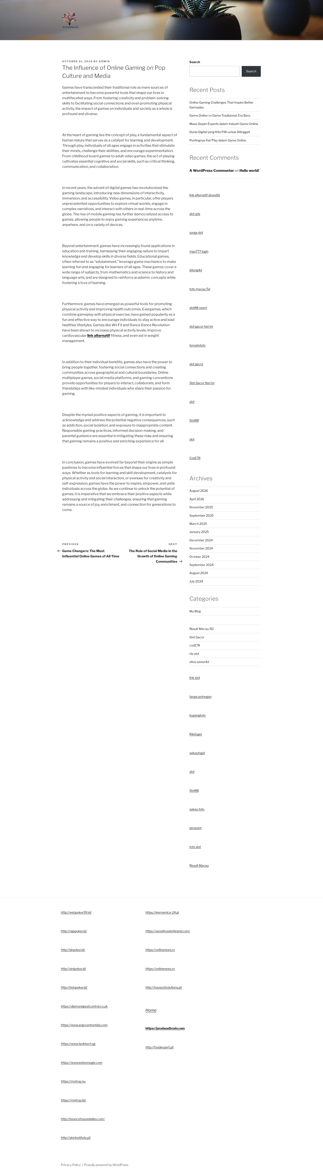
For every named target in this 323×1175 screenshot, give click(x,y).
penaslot (195, 828)
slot (191, 401)
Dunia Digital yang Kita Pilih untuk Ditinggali (219, 132)
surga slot (196, 232)
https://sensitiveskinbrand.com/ (167, 931)
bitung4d (195, 270)
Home (150, 1010)
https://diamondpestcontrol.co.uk (84, 1006)
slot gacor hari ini (201, 326)
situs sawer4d (199, 662)
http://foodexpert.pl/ (159, 1047)
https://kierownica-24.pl (162, 912)
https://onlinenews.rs (160, 950)
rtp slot (194, 653)
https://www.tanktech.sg (78, 1043)
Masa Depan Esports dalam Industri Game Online (223, 124)
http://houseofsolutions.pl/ (163, 987)
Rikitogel (195, 734)
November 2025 (201, 507)
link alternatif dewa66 (204, 195)
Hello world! (249, 170)
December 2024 (201, 540)
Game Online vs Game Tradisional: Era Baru (219, 115)
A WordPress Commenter (211, 170)
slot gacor (196, 364)
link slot (194, 677)
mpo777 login (198, 251)
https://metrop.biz (73, 1100)
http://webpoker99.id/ (76, 912)
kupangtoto (197, 715)
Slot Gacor (196, 637)
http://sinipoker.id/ (73, 968)
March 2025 (198, 523)
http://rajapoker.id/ (74, 931)
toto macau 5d (199, 289)
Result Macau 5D (201, 629)
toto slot (195, 847)
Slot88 (194, 420)
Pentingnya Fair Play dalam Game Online (217, 140)
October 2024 (199, 556)
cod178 (194, 645)
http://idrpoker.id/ (73, 950)
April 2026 (196, 499)
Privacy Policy (71, 1165)
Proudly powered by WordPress (106, 1165)
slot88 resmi (198, 307)
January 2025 (199, 532)
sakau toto (196, 809)
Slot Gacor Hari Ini (201, 383)
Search (194, 62)
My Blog (195, 611)
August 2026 (198, 490)
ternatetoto (197, 345)
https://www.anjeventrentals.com (84, 1025)
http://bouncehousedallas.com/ (83, 1119)
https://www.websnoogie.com (81, 1062)
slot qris (194, 214)
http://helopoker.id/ (74, 987)
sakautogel (197, 753)
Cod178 (194, 458)
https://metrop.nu (73, 1081)
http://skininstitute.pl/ (76, 1137)
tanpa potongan (200, 696)
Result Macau (199, 865)
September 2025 (201, 515)
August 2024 (198, 573)
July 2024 (196, 581)
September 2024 (201, 565)
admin (104, 61)
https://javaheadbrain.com (165, 1028)
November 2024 (201, 548)
